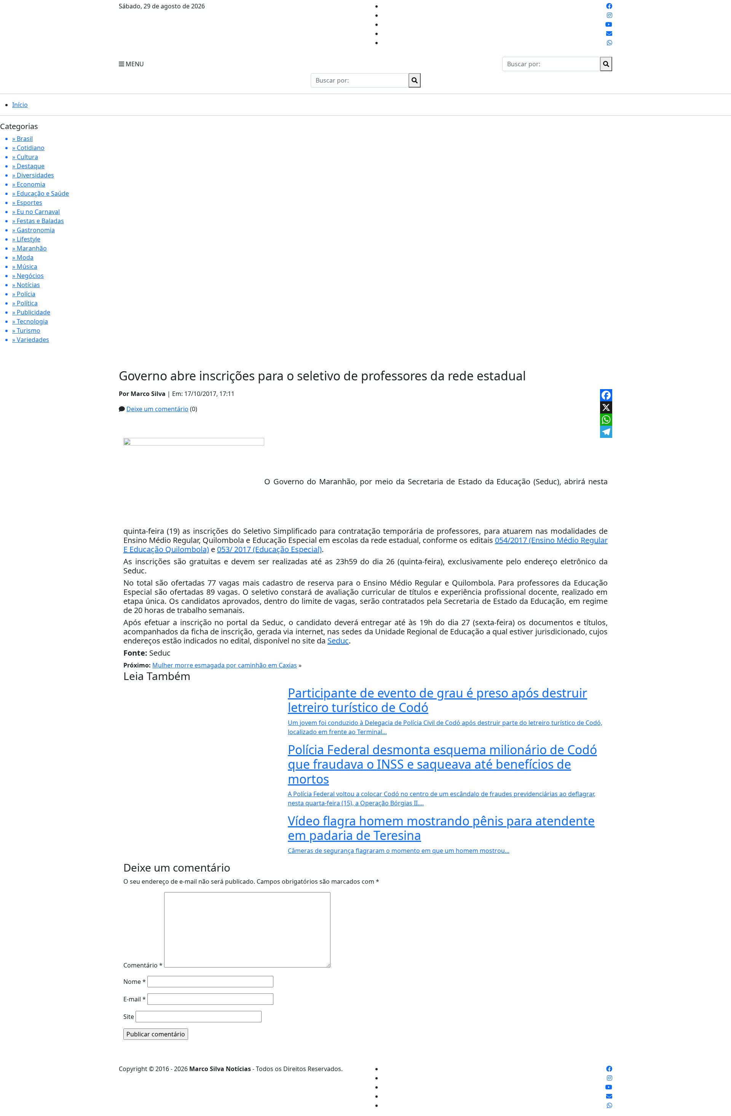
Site (128, 1016)
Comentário (143, 965)
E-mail (134, 999)
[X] (606, 407)
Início (20, 105)
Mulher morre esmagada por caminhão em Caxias (224, 665)
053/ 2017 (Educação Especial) (269, 549)
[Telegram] (606, 432)
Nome (134, 981)
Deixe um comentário (157, 409)
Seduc (338, 640)
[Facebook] (606, 395)
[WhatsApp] (606, 420)
